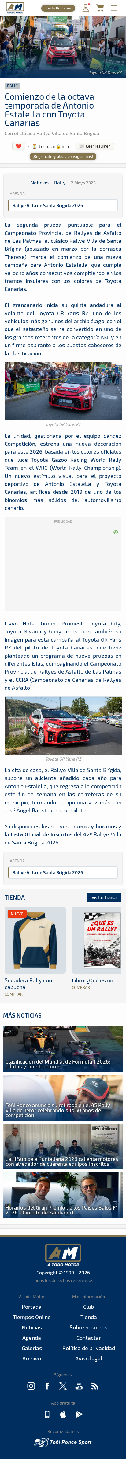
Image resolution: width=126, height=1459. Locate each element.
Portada (32, 1306)
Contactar (88, 1337)
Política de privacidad (88, 1348)
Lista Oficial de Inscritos (41, 834)
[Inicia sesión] (85, 10)
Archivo (31, 1358)
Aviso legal (88, 1358)
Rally (12, 85)
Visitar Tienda (104, 897)
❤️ (19, 146)
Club (88, 1306)
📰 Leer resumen (95, 146)
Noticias (40, 182)
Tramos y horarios (93, 826)
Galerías (32, 1348)
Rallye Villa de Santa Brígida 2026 (48, 205)
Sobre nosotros (88, 1327)
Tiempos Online (32, 1317)
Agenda (31, 1337)
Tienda (15, 897)
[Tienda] (100, 9)
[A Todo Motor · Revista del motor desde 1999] (15, 13)
